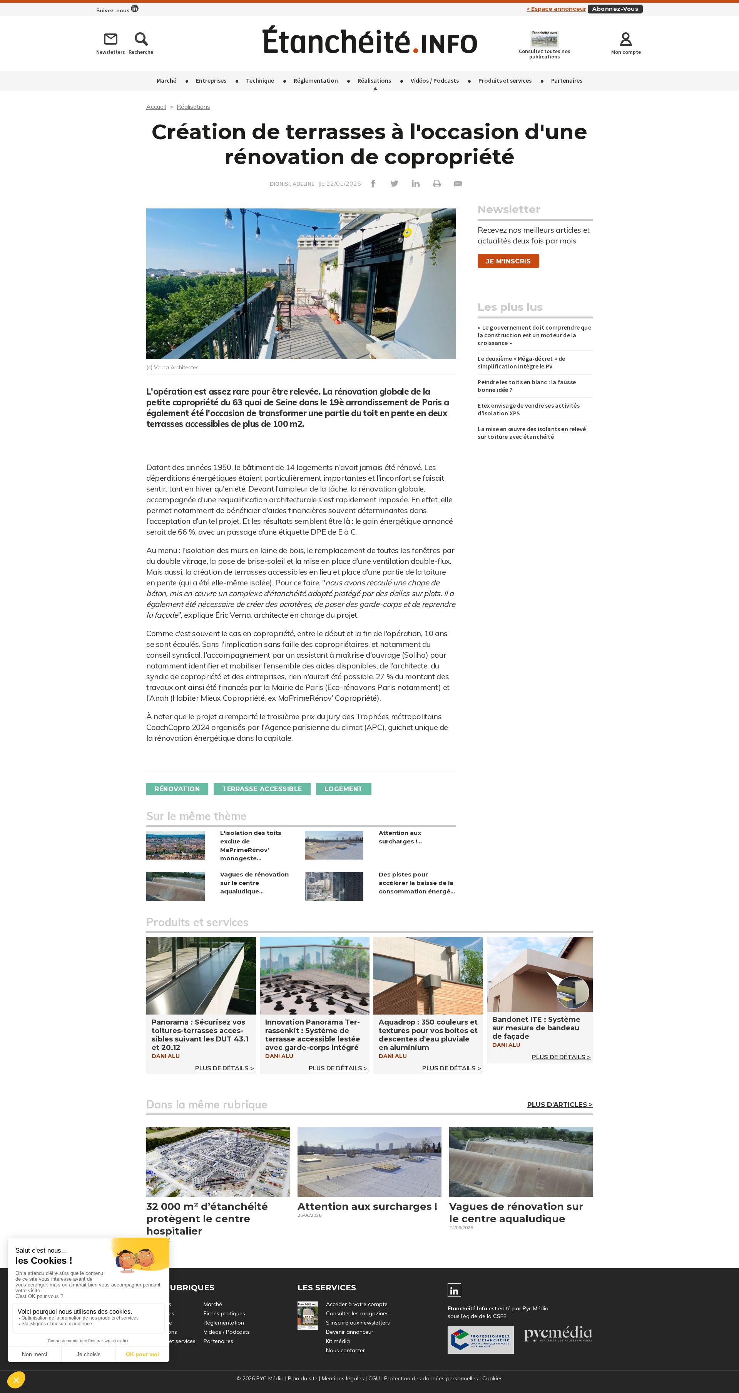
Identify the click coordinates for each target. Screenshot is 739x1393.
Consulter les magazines (357, 1313)
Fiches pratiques (224, 1313)
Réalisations (374, 80)
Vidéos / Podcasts (435, 80)
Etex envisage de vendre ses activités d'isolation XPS (528, 409)
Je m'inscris (508, 261)
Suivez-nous (113, 10)
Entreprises (211, 80)
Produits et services (505, 80)
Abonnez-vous (615, 8)
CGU (374, 1378)
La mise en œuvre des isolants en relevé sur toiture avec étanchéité (532, 432)
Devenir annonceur (349, 1331)
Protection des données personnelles (431, 1378)
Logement (343, 789)
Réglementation (316, 80)
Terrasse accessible (262, 789)
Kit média (338, 1341)
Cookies (492, 1378)
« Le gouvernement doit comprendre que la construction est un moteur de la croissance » (534, 335)
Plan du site (303, 1378)
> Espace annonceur (556, 8)
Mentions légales (343, 1378)
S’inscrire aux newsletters (358, 1322)
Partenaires (566, 80)
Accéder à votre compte (357, 1304)
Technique (260, 80)
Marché (166, 80)
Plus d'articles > (560, 1104)
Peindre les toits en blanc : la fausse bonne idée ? (527, 385)
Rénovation (177, 789)
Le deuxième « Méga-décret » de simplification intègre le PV (521, 362)
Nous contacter (345, 1350)
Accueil (156, 106)
